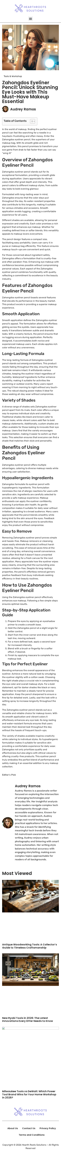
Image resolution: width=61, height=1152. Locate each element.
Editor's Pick (9, 774)
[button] (30, 18)
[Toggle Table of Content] (31, 121)
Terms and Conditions (32, 1135)
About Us (12, 1128)
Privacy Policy (48, 1128)
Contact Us (28, 1128)
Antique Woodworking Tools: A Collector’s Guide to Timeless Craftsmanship (29, 946)
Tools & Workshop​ (13, 76)
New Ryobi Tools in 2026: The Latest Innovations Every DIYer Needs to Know (27, 1019)
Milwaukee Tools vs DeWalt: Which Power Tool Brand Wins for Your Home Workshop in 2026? (29, 1094)
